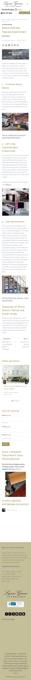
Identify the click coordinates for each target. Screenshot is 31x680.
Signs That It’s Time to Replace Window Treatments (7, 344)
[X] (17, 45)
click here (18, 469)
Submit (5, 444)
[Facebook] (3, 45)
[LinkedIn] (6, 45)
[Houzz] (23, 614)
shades (5, 661)
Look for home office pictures (11, 137)
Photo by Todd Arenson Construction (13, 135)
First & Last (5, 422)
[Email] (15, 45)
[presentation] (15, 374)
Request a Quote (24, 12)
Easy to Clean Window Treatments (24, 343)
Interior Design (7, 24)
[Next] (26, 382)
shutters (10, 661)
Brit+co (8, 184)
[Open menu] (27, 4)
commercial (8, 658)
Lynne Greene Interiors (10, 40)
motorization (24, 661)
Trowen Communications (19, 676)
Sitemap (15, 673)
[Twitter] (9, 614)
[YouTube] (16, 614)
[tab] (12, 400)
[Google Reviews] (13, 614)
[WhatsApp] (12, 45)
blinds (24, 658)
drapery (16, 661)
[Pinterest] (9, 45)
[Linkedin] (20, 614)
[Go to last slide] (4, 382)
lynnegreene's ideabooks (12, 510)
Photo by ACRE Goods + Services (12, 298)
